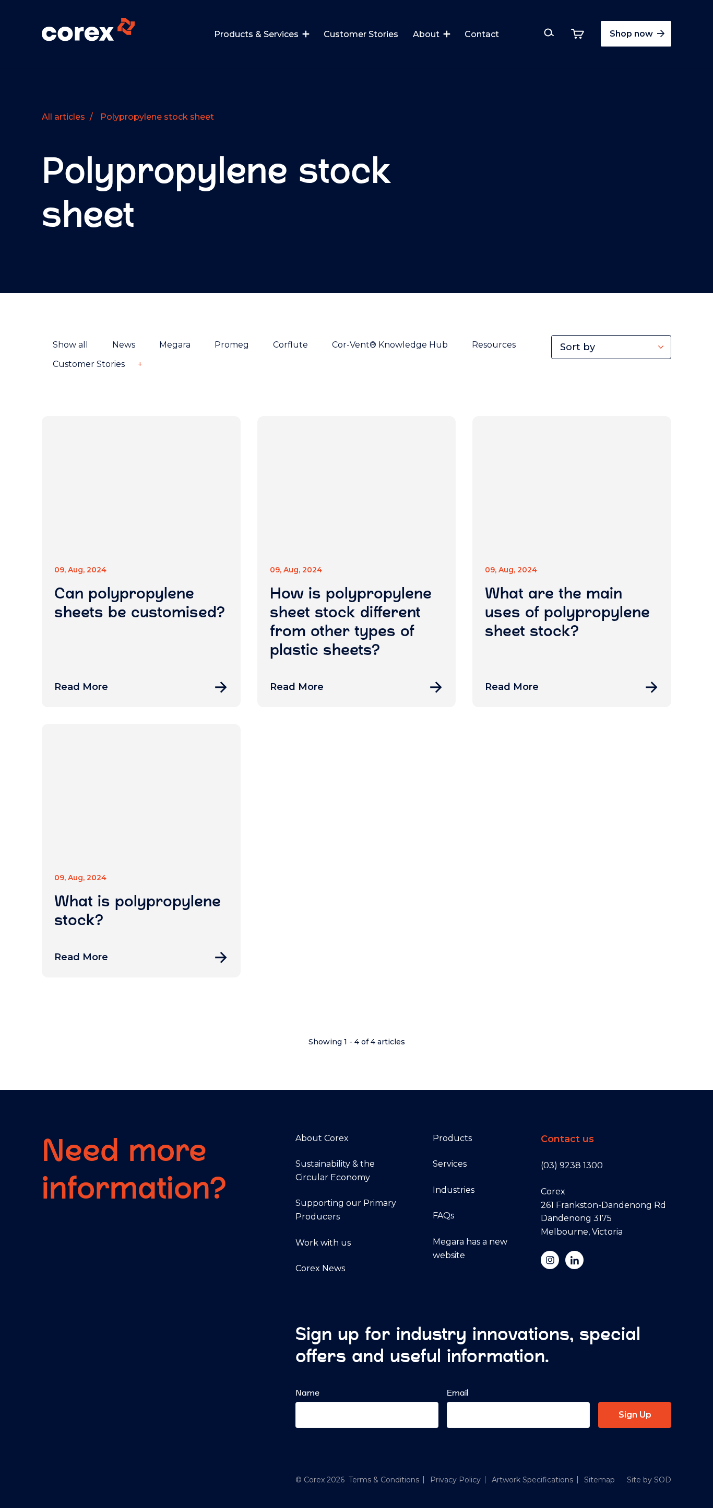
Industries (453, 1190)
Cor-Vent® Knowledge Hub (390, 345)
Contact (482, 34)
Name (307, 1393)
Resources (494, 345)
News (123, 345)
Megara (175, 345)
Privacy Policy (455, 1479)
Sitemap (599, 1479)
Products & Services (256, 34)
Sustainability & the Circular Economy (335, 1170)
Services (450, 1164)
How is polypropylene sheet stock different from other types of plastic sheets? (351, 621)
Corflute (290, 345)
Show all (70, 345)
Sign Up (635, 1415)
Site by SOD (649, 1479)
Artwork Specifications (532, 1479)
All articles (63, 117)
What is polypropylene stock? (137, 910)
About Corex (322, 1138)
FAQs (443, 1216)
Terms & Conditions (384, 1479)
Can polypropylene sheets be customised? (139, 602)
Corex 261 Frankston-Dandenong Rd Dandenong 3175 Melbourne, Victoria (603, 1212)
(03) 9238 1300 (572, 1165)
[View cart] (577, 34)
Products (452, 1138)
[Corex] (88, 31)
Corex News (320, 1268)
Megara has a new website (470, 1248)
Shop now (632, 34)
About (426, 34)
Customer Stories (361, 34)
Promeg (232, 345)
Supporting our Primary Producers (345, 1210)
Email (457, 1393)
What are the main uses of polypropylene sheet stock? (567, 612)
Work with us (323, 1243)
